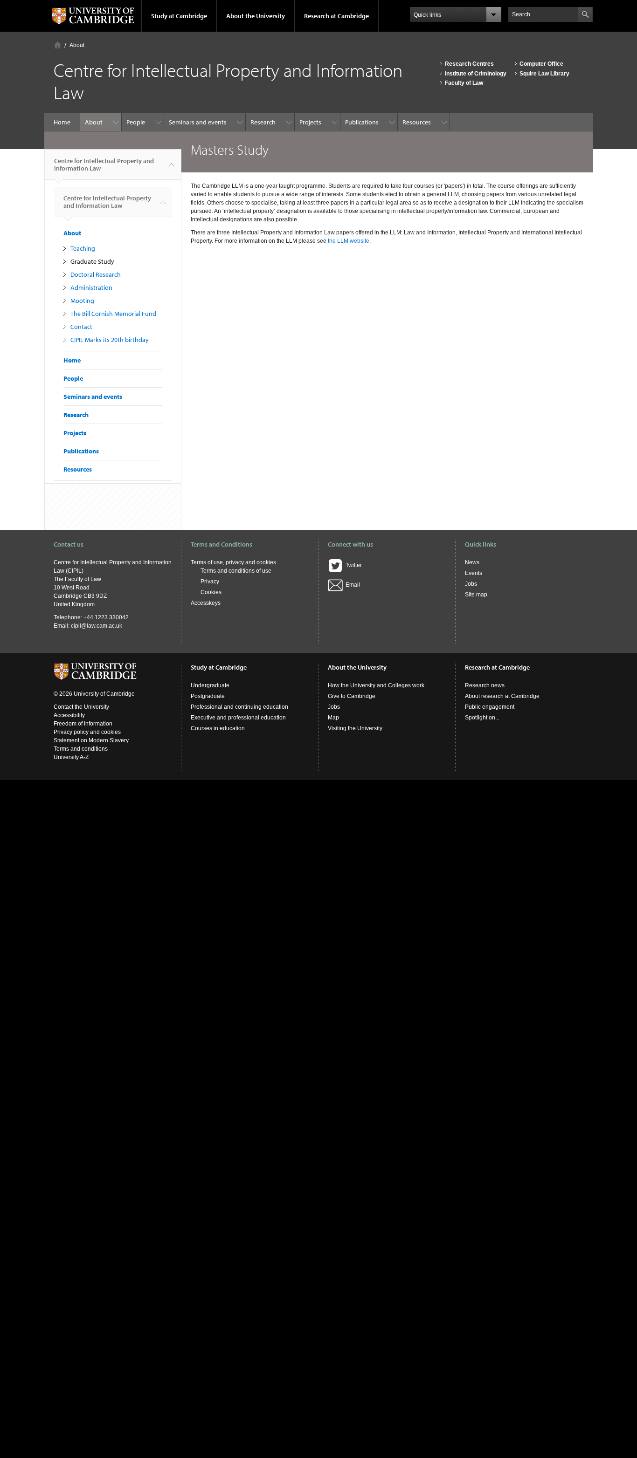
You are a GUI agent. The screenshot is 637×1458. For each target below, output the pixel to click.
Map (333, 717)
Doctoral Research (95, 274)
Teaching (82, 248)
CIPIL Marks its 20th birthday (109, 339)
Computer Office (541, 64)
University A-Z (71, 757)
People (135, 122)
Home (58, 45)
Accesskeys (206, 603)
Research (263, 122)
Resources (416, 122)
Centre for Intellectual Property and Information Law (104, 164)
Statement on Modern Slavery (91, 740)
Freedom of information (83, 723)
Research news (485, 685)
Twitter (352, 565)
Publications (362, 122)
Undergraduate (210, 685)
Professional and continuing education (239, 707)
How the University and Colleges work (376, 685)
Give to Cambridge (351, 696)
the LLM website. (349, 241)
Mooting (82, 300)
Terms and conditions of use (236, 571)
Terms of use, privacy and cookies (233, 562)
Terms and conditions (81, 749)
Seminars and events (198, 122)
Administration (91, 287)
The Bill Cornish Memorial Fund (113, 313)
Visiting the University (355, 728)
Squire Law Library (544, 73)
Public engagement (489, 707)
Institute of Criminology (475, 73)
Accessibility (69, 715)
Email (351, 585)
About (76, 45)
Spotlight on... (482, 717)
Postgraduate (208, 696)
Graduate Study (92, 261)
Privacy (210, 581)
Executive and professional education (238, 717)
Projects (310, 122)
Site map (476, 594)
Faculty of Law (464, 83)
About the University (255, 16)
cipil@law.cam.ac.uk (96, 626)
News (472, 562)
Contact (81, 326)
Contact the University (81, 707)
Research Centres (469, 64)
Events (473, 573)
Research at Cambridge (336, 16)
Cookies (211, 592)
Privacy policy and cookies (87, 732)
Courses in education (218, 728)
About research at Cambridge (502, 696)
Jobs (471, 584)
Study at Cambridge (179, 16)
